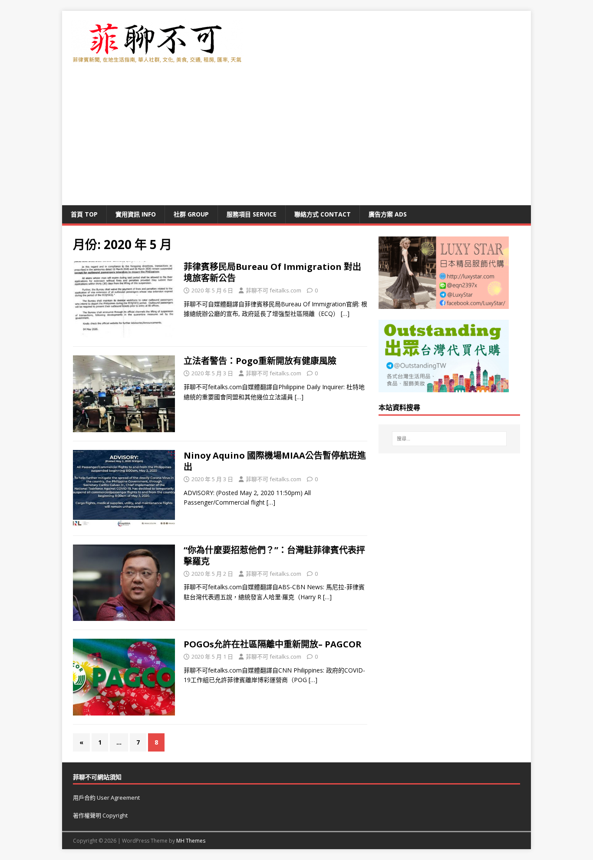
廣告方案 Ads (388, 214)
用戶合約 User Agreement (106, 797)
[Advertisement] (296, 140)
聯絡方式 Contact (322, 214)
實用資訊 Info (135, 214)
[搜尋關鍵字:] (449, 438)
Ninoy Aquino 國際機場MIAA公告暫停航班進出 (275, 461)
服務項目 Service (252, 214)
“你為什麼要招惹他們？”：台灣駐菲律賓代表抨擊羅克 (274, 555)
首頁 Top (84, 214)
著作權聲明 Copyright (100, 815)
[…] (345, 313)
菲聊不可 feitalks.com (273, 290)
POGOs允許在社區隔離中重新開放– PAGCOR (273, 644)
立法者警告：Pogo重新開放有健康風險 (260, 361)
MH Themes (190, 840)
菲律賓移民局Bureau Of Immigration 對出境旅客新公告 (272, 272)
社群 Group (191, 214)
